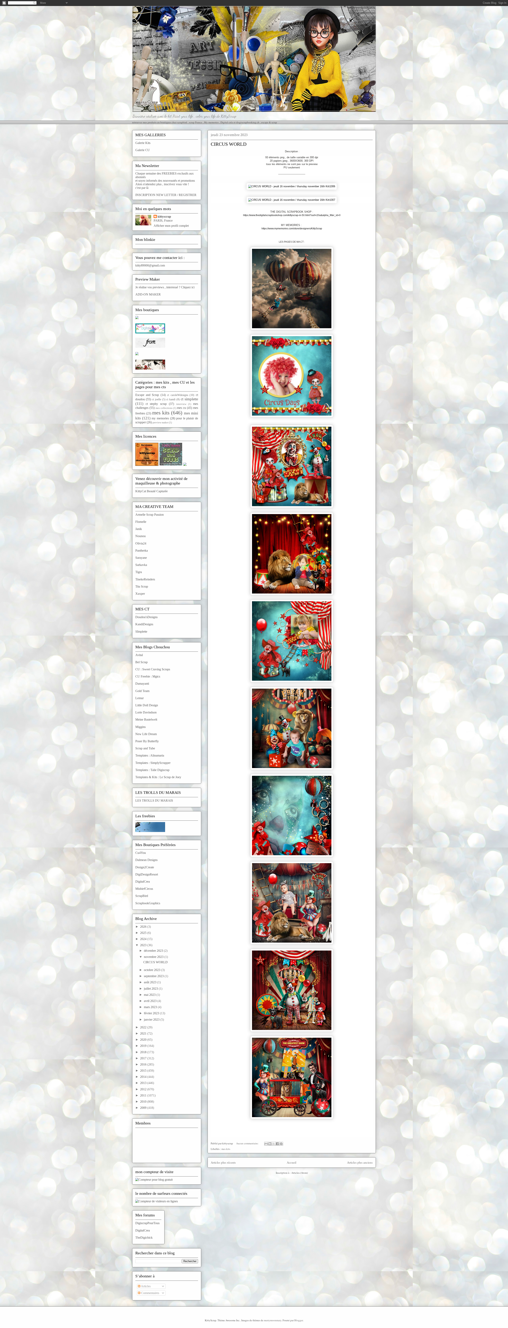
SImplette (141, 631)
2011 (143, 1095)
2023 (143, 945)
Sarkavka (141, 565)
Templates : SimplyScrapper (152, 762)
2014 (143, 1076)
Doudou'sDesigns (146, 617)
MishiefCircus (144, 888)
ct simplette (189, 399)
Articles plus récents (223, 1162)
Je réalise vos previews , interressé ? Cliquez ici (164, 287)
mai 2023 (150, 994)
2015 (143, 1070)
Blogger (298, 1320)
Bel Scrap (141, 662)
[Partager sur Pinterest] (281, 1144)
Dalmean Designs (146, 860)
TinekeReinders (145, 579)
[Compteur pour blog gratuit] (154, 1179)
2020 (143, 1039)
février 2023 (152, 1013)
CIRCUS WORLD (228, 144)
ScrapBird (141, 896)
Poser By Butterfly (147, 741)
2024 (143, 939)
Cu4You (140, 852)
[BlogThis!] (270, 1144)
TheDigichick (144, 1237)
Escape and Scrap (147, 395)
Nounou (140, 536)
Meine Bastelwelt (146, 719)
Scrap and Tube (145, 748)
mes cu (181, 407)
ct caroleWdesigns (177, 395)
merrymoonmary (272, 1320)
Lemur (139, 698)
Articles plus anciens (360, 1162)
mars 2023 (151, 1007)
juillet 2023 (151, 988)
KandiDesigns (144, 624)
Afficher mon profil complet (171, 225)
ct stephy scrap (156, 403)
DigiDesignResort (146, 874)
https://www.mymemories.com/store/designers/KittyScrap (292, 228)
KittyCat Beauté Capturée (151, 491)
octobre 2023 (152, 970)
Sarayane (141, 557)
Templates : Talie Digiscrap (152, 770)
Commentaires (149, 1293)
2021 (143, 1033)
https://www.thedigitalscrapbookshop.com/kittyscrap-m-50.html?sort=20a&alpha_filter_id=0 (292, 215)
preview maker (160, 422)
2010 (143, 1101)
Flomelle (140, 521)
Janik (138, 529)
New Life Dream (146, 734)
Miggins (140, 727)
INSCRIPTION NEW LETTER (155, 195)
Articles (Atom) (299, 1173)
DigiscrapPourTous (147, 1223)
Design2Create (144, 867)
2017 (143, 1058)
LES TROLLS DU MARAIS (154, 800)
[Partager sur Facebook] (277, 1144)
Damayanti (142, 683)
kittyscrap (164, 216)
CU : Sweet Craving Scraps (152, 669)
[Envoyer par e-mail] (266, 1144)
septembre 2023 (154, 976)
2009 (143, 1107)
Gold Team (142, 691)
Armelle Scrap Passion (149, 514)
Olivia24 (140, 543)
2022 (143, 1027)
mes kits (225, 1149)
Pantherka (141, 550)
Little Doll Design (146, 705)
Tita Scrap (141, 586)
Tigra (138, 572)
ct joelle (156, 399)
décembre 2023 (154, 950)
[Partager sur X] (274, 1144)
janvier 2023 (152, 1019)
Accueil (291, 1162)
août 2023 (150, 982)
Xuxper (140, 593)
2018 (143, 1052)
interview (181, 404)
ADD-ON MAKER (148, 294)
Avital (139, 655)
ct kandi (170, 399)
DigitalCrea (142, 881)
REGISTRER (187, 195)
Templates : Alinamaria (149, 755)
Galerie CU (142, 150)
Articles (145, 1286)
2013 (143, 1083)
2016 (143, 1064)
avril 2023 (150, 1001)
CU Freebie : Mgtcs (147, 676)
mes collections (164, 408)
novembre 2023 (154, 956)
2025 (143, 932)
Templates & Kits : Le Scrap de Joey (158, 777)
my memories (160, 418)
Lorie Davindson (146, 712)
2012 (143, 1089)
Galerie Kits (142, 143)
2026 (143, 926)
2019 (143, 1045)
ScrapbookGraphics (147, 903)
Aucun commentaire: (247, 1143)
